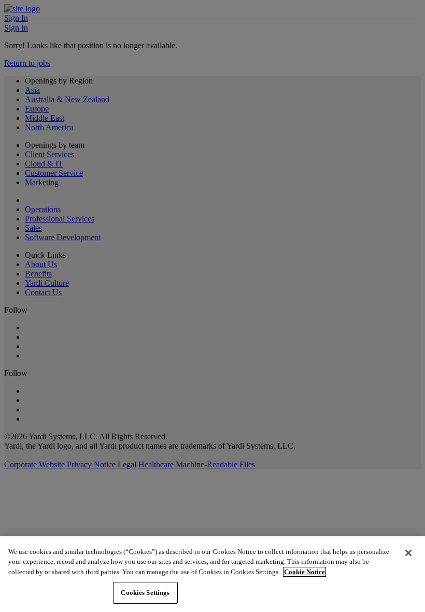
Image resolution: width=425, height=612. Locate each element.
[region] (212, 574)
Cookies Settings (145, 592)
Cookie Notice (304, 572)
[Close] (408, 552)
